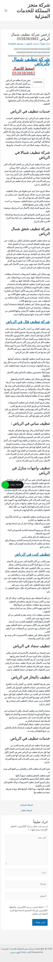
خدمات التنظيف (32, 44)
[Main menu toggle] (6, 11)
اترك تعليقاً (45, 44)
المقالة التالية (26, 811)
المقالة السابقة (26, 805)
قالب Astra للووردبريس (20, 952)
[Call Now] (5, 485)
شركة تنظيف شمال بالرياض (31, 61)
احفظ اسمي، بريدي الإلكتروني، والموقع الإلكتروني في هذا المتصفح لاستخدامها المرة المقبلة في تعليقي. (28, 910)
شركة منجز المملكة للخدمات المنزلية (33, 10)
